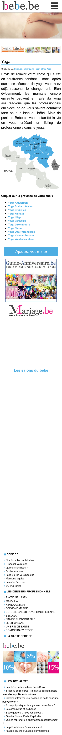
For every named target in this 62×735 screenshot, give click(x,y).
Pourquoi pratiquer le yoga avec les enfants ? (30, 705)
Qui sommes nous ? (17, 567)
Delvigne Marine (17, 608)
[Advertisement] (31, 342)
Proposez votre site (16, 564)
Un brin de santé (17, 626)
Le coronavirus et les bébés (21, 709)
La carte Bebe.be (15, 582)
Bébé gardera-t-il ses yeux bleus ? (24, 712)
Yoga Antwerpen (18, 202)
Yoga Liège (14, 217)
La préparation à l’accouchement (24, 727)
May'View (12, 601)
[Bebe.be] (20, 8)
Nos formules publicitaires (20, 560)
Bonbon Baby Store (19, 630)
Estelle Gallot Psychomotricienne (30, 612)
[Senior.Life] (31, 52)
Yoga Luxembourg (19, 224)
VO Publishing (13, 585)
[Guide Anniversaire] (31, 301)
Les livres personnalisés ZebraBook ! (26, 687)
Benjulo (11, 615)
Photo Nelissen (16, 597)
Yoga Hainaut (16, 213)
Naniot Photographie (20, 619)
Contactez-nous (14, 571)
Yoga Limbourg (17, 221)
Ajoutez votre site (31, 251)
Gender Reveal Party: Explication (24, 716)
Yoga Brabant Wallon (20, 206)
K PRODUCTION (15, 604)
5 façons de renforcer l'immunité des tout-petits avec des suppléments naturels (29, 692)
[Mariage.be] (31, 315)
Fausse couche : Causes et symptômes (27, 730)
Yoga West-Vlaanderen (21, 239)
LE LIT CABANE (15, 623)
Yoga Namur (15, 228)
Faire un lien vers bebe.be (20, 574)
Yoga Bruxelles (17, 210)
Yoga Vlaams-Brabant (21, 235)
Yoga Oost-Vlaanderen (21, 231)
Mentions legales (15, 578)
